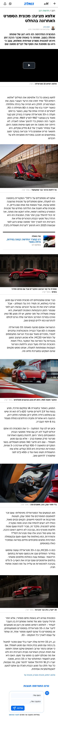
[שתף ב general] (5, 3)
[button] (46, 3)
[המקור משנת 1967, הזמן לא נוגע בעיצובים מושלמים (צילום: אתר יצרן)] (29, 381)
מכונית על (28, 675)
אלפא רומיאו (50, 675)
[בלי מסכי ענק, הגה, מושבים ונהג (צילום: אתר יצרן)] (29, 485)
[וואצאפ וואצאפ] (10, 3)
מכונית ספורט (38, 675)
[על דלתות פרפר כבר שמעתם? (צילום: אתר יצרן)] (29, 168)
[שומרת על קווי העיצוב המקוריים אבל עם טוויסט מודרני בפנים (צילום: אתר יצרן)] (29, 274)
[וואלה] (29, 3)
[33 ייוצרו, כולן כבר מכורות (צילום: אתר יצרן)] (29, 594)
